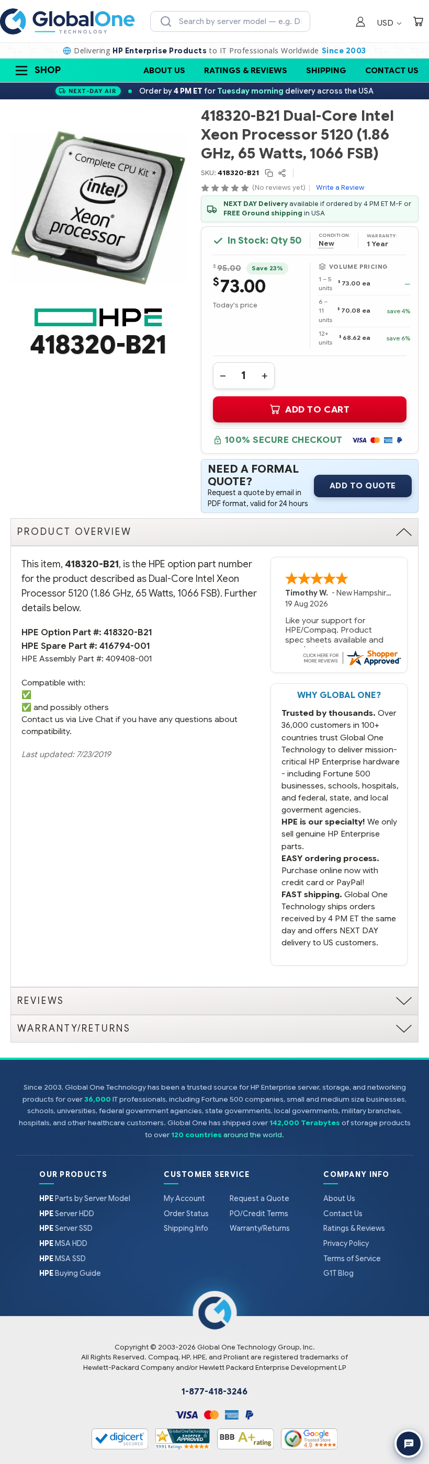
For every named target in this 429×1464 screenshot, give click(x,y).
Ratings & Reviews (245, 70)
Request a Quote (259, 1198)
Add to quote (363, 485)
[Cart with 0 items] (418, 22)
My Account (184, 1198)
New (326, 243)
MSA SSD (62, 1258)
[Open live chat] (408, 1443)
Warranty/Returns (260, 1228)
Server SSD (66, 1228)
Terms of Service (352, 1258)
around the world (252, 1134)
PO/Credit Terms (259, 1213)
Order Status (186, 1213)
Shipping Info (186, 1228)
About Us (164, 70)
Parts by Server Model (84, 1198)
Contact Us (392, 70)
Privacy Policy (346, 1243)
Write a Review (340, 187)
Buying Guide (70, 1273)
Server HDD (66, 1213)
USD (386, 23)
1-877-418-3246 (214, 1392)
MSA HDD (63, 1243)
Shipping (326, 70)
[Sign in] (360, 22)
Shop (48, 70)
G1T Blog (338, 1273)
